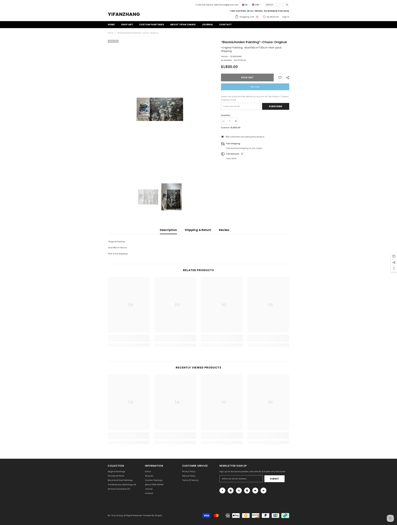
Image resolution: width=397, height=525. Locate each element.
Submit (274, 478)
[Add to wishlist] (280, 77)
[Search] (276, 4)
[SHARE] (286, 77)
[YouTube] (255, 490)
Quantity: (225, 115)
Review (224, 230)
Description (168, 230)
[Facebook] (222, 490)
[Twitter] (263, 490)
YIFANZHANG (236, 56)
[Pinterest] (239, 490)
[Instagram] (231, 490)
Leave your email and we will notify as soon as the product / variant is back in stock (255, 98)
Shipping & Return (198, 230)
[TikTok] (247, 490)
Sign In (285, 17)
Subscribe (275, 106)
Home (111, 33)
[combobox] (274, 4)
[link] (129, 340)
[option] (160, 109)
